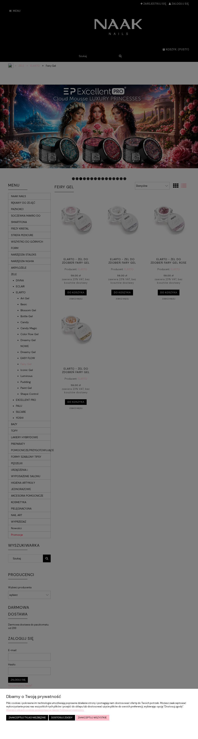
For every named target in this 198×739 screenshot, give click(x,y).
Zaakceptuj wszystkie (92, 717)
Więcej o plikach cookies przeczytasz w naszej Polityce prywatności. (45, 710)
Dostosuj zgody (62, 717)
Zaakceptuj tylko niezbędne (27, 717)
